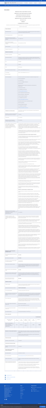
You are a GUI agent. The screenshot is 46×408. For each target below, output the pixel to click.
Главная (5, 5)
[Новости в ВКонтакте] (39, 0)
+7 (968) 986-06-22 (16, 0)
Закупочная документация (13, 5)
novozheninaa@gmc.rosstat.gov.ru (24, 99)
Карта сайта (39, 403)
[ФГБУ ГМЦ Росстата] (10, 3)
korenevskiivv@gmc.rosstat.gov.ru (24, 107)
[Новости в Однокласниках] (41, 0)
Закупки (8, 5)
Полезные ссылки (6, 403)
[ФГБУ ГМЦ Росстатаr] (8, 385)
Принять (42, 406)
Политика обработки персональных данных (14, 403)
